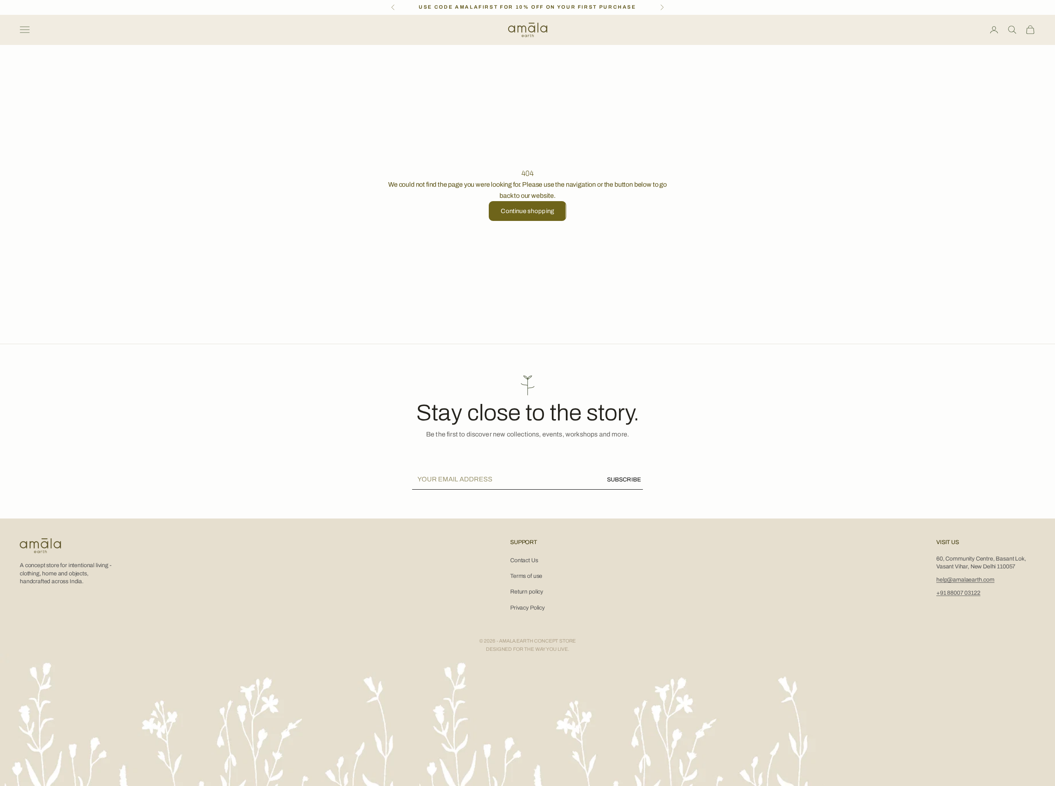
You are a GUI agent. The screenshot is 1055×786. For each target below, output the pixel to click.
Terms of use (526, 576)
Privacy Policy (527, 608)
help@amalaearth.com (965, 580)
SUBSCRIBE (624, 479)
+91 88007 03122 (958, 593)
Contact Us (524, 560)
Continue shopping (527, 211)
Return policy (526, 592)
